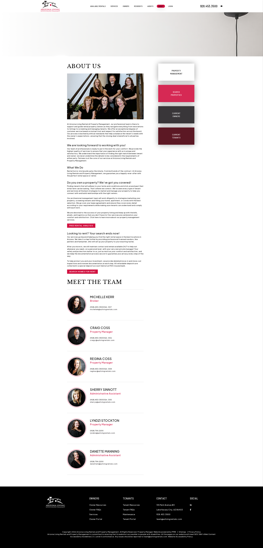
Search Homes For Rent (82, 272)
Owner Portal (95, 519)
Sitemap (182, 532)
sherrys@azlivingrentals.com (102, 402)
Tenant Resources (131, 505)
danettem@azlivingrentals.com (103, 464)
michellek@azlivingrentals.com (103, 309)
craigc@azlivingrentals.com (102, 340)
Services (114, 6)
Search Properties (176, 93)
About (160, 6)
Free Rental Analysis (81, 226)
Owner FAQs (95, 509)
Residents (138, 6)
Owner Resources (97, 505)
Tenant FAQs (129, 509)
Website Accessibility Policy (180, 536)
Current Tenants (176, 136)
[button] (220, 6)
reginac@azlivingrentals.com (102, 371)
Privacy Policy (195, 532)
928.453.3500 (209, 6)
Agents (150, 6)
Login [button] (170, 6)
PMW (174, 532)
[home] (50, 6)
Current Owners (176, 114)
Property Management (176, 72)
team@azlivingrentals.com (169, 519)
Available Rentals (98, 6)
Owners (126, 6)
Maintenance (129, 514)
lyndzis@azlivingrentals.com (102, 433)
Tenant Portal (129, 519)
